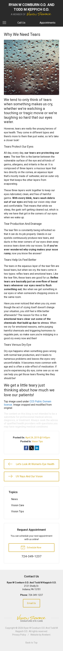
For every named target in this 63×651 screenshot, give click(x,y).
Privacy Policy (19, 634)
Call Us (21, 22)
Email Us (31, 603)
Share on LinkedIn (37, 448)
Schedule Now (33, 547)
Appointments (47, 22)
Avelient (46, 634)
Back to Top (31, 642)
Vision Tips (37, 441)
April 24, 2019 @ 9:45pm (37, 437)
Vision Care (17, 505)
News (14, 499)
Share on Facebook (26, 448)
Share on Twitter (31, 448)
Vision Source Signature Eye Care (31, 618)
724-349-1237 (35, 595)
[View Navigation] (5, 23)
